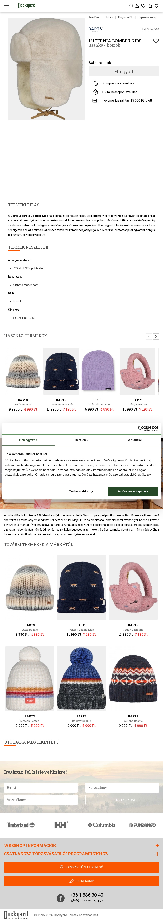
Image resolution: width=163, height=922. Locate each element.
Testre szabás (78, 491)
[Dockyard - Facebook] (61, 898)
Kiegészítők (125, 17)
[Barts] (96, 29)
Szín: (93, 62)
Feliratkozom (122, 800)
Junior (109, 17)
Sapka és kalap (147, 17)
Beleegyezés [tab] (28, 440)
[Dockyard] (27, 5)
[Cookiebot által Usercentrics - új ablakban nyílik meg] (141, 428)
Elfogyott (123, 71)
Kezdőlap (94, 17)
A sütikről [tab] (135, 440)
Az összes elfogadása (133, 491)
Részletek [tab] (81, 440)
